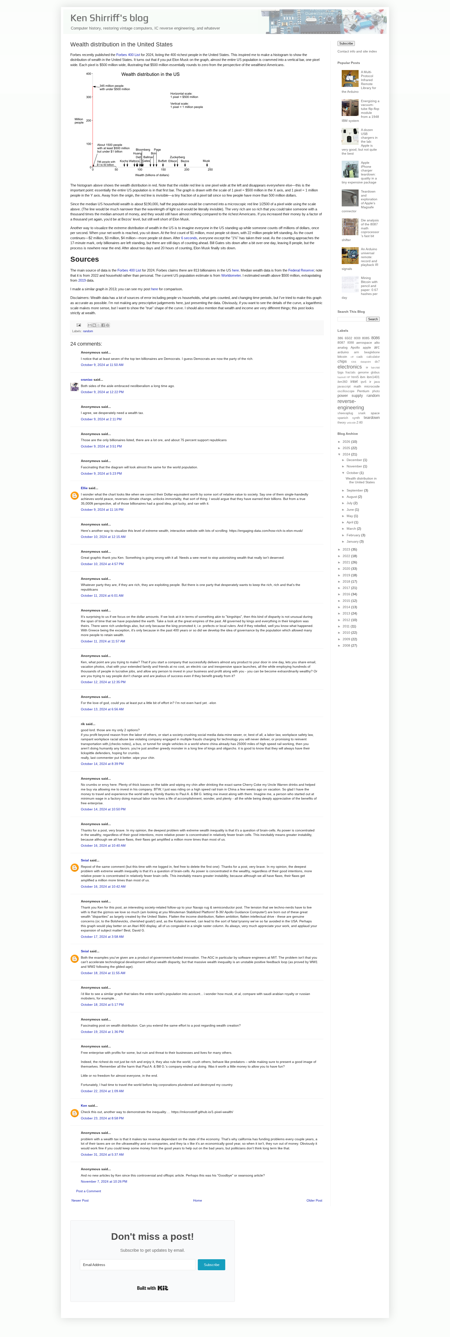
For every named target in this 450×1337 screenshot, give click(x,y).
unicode (351, 422)
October (353, 473)
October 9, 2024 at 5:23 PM (101, 473)
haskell (341, 377)
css (353, 361)
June (351, 509)
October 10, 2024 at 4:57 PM (102, 564)
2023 (347, 549)
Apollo (355, 347)
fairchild (375, 367)
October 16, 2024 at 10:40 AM (103, 845)
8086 (375, 338)
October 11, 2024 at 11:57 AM (103, 641)
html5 (355, 377)
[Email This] (89, 325)
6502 (348, 338)
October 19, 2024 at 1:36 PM (102, 1032)
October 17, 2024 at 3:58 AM (102, 937)
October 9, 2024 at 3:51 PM (101, 446)
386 (340, 338)
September (355, 490)
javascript (344, 386)
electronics (350, 367)
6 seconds (189, 238)
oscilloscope (346, 391)
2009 (347, 639)
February (354, 535)
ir (370, 382)
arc (377, 347)
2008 (347, 645)
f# (367, 367)
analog (343, 347)
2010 (347, 632)
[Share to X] (98, 325)
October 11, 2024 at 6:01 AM (102, 595)
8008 (357, 338)
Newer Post (80, 1200)
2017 (347, 588)
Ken (84, 1105)
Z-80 (359, 422)
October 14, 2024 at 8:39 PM (102, 764)
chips (342, 361)
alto (377, 342)
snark (362, 413)
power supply (350, 395)
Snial (85, 860)
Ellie (84, 488)
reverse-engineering (351, 404)
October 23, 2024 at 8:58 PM (102, 1118)
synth (356, 418)
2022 (347, 556)
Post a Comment (88, 1191)
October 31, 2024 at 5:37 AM (102, 1154)
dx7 (377, 361)
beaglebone (372, 352)
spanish (343, 418)
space (375, 413)
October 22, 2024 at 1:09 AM (102, 1091)
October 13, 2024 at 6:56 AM (102, 709)
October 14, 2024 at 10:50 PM (103, 809)
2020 (347, 568)
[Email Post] (78, 325)
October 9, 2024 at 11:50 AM (102, 365)
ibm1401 (373, 377)
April (350, 522)
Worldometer (231, 275)
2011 (347, 626)
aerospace (364, 342)
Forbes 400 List (128, 55)
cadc (359, 356)
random (88, 331)
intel (354, 381)
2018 (347, 581)
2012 (347, 620)
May (350, 516)
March (352, 528)
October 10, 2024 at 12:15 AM (103, 537)
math (357, 386)
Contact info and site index (357, 51)
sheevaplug (345, 413)
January (353, 541)
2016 (347, 594)
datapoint (365, 361)
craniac (87, 379)
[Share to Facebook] (103, 325)
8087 (341, 342)
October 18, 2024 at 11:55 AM (103, 973)
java (377, 382)
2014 (347, 607)
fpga (340, 372)
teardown (372, 417)
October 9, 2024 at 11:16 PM (102, 509)
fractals (350, 372)
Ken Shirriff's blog (109, 17)
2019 (82, 280)
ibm (362, 377)
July (350, 503)
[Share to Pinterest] (107, 325)
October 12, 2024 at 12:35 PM (103, 682)
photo (376, 391)
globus (375, 372)
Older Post (314, 1200)
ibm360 (342, 382)
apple (367, 347)
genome (363, 372)
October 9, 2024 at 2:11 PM (101, 419)
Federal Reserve (301, 270)
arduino (343, 352)
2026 (347, 441)
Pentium (363, 391)
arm (356, 352)
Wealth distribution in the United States (361, 480)
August (352, 497)
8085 (366, 338)
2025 (347, 448)
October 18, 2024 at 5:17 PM (102, 1004)
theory (342, 422)
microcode (372, 386)
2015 (347, 601)
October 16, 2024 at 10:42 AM (103, 886)
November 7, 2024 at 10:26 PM (104, 1181)
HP (348, 377)
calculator (373, 356)
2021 (347, 562)
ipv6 (363, 382)
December (355, 460)
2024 (347, 454)
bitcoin (342, 356)
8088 (350, 342)
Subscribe (346, 43)
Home (197, 1200)
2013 (347, 613)
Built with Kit (152, 1288)
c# (352, 356)
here (235, 270)
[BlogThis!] (94, 325)
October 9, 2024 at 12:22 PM (102, 392)
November (355, 466)
